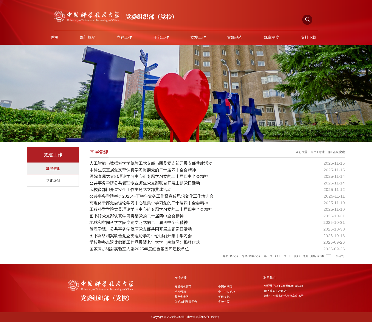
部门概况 (87, 37)
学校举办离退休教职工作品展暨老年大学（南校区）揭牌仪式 (145, 242)
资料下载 (308, 37)
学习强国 (180, 291)
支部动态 (235, 37)
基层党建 (339, 152)
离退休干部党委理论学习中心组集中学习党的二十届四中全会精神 (149, 203)
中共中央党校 (226, 291)
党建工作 (124, 37)
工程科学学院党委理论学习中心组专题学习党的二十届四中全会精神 (151, 209)
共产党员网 (182, 296)
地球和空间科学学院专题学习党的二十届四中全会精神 (139, 222)
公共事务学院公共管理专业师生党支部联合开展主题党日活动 (145, 183)
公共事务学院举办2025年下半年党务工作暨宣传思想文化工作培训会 (152, 196)
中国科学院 (225, 286)
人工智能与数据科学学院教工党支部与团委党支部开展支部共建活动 (151, 163)
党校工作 (198, 37)
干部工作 (161, 37)
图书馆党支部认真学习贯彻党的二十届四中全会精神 (137, 216)
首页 (55, 37)
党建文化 (223, 296)
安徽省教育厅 (183, 286)
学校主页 (223, 301)
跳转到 (340, 256)
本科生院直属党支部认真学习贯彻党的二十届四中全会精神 (143, 170)
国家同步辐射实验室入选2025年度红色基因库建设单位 (139, 249)
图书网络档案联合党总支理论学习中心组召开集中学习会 (141, 236)
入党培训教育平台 (186, 301)
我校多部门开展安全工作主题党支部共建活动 (130, 189)
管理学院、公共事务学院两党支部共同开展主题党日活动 (141, 229)
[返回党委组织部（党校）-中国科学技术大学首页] (116, 12)
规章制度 (271, 37)
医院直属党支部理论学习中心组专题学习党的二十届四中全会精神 (149, 176)
